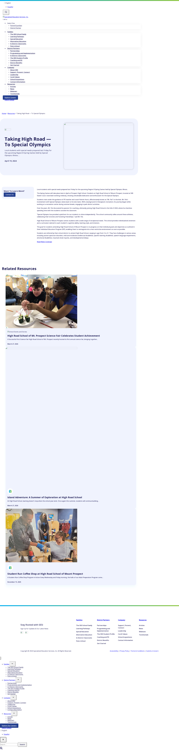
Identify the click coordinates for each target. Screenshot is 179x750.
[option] (73, 7)
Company (121, 620)
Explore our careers (10, 726)
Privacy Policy (124, 651)
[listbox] (72, 5)
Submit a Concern (152, 651)
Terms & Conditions (138, 651)
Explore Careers (11, 98)
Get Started (14, 65)
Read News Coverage (44, 242)
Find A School (6, 728)
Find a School (15, 46)
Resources (11, 113)
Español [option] (10, 7)
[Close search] (3, 739)
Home (4, 113)
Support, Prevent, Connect (20, 72)
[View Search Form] (6, 12)
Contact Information (17, 82)
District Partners (103, 620)
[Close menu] (0, 658)
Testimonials (15, 94)
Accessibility (114, 651)
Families (79, 620)
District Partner (15, 28)
